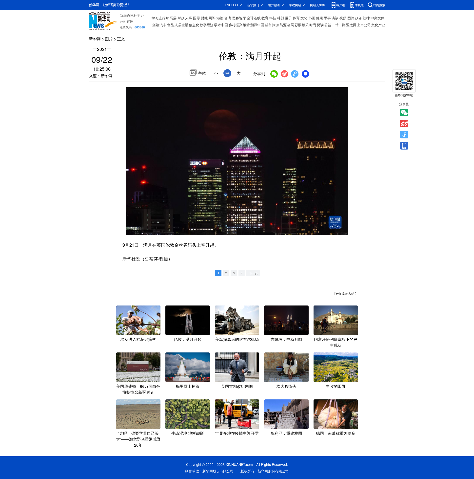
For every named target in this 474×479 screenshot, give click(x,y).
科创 (280, 17)
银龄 (246, 24)
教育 (264, 17)
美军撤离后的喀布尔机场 (237, 339)
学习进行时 (160, 17)
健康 (319, 17)
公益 (327, 24)
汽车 (162, 24)
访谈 (335, 17)
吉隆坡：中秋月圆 (286, 339)
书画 (311, 17)
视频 (342, 17)
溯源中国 (257, 24)
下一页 (253, 273)
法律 (366, 17)
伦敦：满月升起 (187, 339)
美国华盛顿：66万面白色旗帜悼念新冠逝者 (138, 389)
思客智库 (239, 17)
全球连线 (254, 17)
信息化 (194, 24)
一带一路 (339, 24)
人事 (188, 17)
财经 (204, 17)
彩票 (298, 24)
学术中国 (221, 24)
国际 (196, 17)
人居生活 (181, 24)
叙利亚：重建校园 (286, 433)
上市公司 (364, 24)
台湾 (227, 17)
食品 (170, 24)
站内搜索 (379, 5)
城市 (268, 24)
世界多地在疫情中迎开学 (237, 433)
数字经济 (207, 24)
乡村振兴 (235, 24)
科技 (272, 17)
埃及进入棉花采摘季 (138, 339)
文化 (303, 17)
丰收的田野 (336, 386)
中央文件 (377, 17)
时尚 (312, 24)
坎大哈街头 (286, 386)
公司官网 (127, 21)
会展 (290, 24)
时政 (181, 17)
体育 (296, 17)
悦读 (320, 24)
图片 (350, 17)
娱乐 (305, 24)
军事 (327, 17)
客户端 (340, 5)
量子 (288, 17)
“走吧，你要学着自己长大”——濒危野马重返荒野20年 (138, 439)
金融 (155, 24)
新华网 (95, 39)
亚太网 (351, 24)
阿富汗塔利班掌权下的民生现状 (335, 342)
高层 (173, 17)
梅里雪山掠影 (187, 386)
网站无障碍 (317, 5)
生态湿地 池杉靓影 (187, 433)
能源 (283, 24)
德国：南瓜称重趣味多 (336, 433)
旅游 (275, 24)
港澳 (220, 17)
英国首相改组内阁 (237, 386)
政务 (358, 17)
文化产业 (378, 24)
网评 (212, 17)
